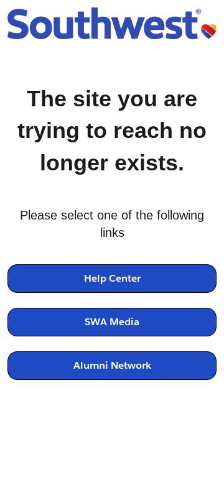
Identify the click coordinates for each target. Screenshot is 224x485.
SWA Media (112, 321)
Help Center (112, 278)
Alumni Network (112, 365)
